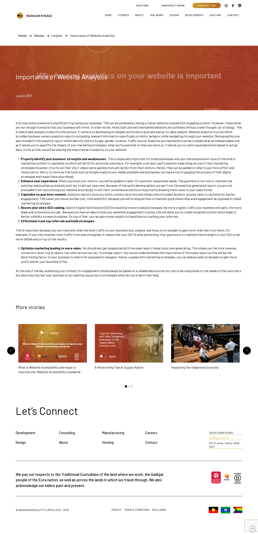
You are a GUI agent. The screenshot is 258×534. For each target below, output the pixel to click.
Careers (151, 433)
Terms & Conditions (136, 510)
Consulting (67, 433)
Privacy (116, 510)
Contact (151, 442)
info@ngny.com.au (219, 437)
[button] (206, 5)
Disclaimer (159, 510)
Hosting (108, 442)
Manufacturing (113, 433)
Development (26, 433)
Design (21, 442)
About (63, 442)
